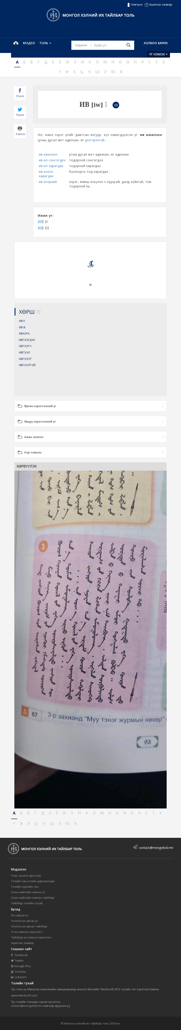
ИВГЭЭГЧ (25, 346)
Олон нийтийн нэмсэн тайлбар (32, 898)
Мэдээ (29, 43)
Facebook (21, 955)
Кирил (83, 45)
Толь (44, 43)
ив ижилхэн (48, 154)
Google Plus (22, 966)
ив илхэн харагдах (46, 173)
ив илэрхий (48, 182)
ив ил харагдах (51, 166)
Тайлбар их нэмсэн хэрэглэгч (31, 937)
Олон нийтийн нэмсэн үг (28, 892)
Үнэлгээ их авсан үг (24, 921)
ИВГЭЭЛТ (25, 359)
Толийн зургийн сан (25, 887)
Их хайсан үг (19, 915)
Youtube (20, 972)
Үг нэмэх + (158, 54)
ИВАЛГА (24, 333)
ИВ (41, 221)
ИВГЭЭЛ (24, 352)
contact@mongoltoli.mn (156, 848)
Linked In (20, 977)
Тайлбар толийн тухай (27, 903)
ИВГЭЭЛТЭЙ (27, 365)
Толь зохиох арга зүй (26, 876)
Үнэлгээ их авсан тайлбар (29, 926)
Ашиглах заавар (160, 4)
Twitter (19, 960)
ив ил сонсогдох (52, 160)
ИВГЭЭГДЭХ (27, 340)
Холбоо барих (156, 43)
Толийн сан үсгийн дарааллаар (33, 881)
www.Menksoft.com (24, 995)
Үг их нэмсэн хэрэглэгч (26, 932)
